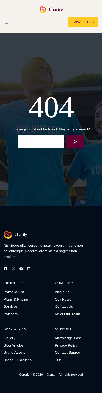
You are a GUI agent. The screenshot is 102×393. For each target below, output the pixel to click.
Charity (56, 9)
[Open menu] (7, 22)
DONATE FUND (83, 22)
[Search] (75, 141)
